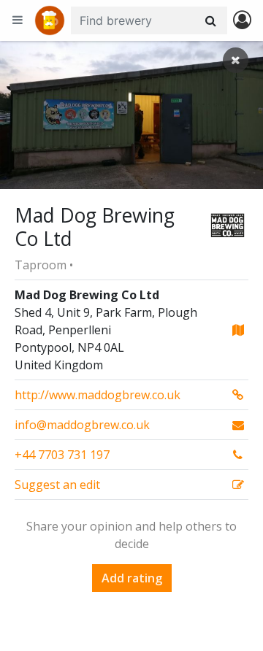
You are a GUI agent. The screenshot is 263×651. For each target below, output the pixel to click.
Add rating (132, 578)
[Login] (242, 21)
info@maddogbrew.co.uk (82, 425)
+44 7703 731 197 (62, 455)
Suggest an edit (57, 485)
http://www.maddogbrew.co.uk (97, 395)
